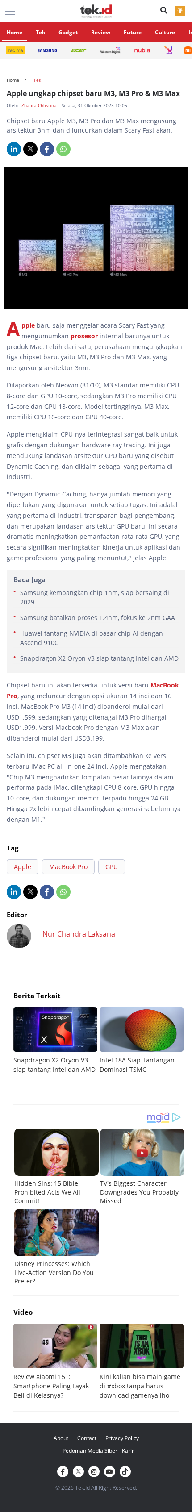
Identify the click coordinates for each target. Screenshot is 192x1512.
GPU (111, 866)
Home (14, 32)
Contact (86, 1438)
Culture (165, 32)
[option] (56, 1040)
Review (100, 32)
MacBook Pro (68, 866)
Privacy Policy (122, 1438)
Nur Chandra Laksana (78, 934)
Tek (40, 32)
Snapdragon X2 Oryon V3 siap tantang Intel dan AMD (99, 658)
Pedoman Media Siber (90, 1450)
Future (133, 32)
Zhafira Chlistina (39, 105)
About (61, 1438)
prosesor (84, 336)
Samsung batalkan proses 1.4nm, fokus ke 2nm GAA (97, 617)
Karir (128, 1450)
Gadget (68, 32)
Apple (28, 325)
